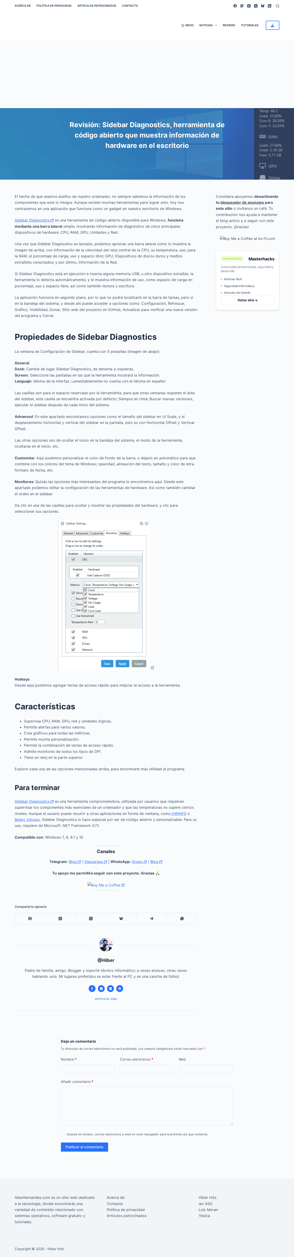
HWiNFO (179, 813)
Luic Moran (208, 1209)
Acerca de (23, 5)
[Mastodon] (242, 6)
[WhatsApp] (182, 919)
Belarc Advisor (27, 819)
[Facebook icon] (92, 988)
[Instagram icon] (110, 988)
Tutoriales (249, 25)
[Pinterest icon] (119, 988)
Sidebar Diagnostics (33, 220)
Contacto (130, 5)
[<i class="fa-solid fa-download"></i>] (272, 25)
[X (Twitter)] (255, 6)
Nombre (68, 1059)
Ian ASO (205, 1203)
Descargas (94, 861)
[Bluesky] (262, 6)
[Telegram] (151, 919)
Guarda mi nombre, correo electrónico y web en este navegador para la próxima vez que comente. (137, 1134)
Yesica (204, 1215)
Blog (73, 861)
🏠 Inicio (187, 25)
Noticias (206, 25)
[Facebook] (235, 6)
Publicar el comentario (84, 1147)
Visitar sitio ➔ (247, 300)
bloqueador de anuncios (242, 202)
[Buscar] (277, 6)
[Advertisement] (147, 73)
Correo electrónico (136, 1059)
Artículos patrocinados (96, 5)
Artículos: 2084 (106, 999)
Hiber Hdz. (208, 1197)
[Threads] (249, 6)
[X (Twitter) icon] (101, 988)
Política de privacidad (54, 5)
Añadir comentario (77, 1081)
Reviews (229, 25)
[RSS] (269, 6)
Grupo (138, 861)
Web (182, 1059)
